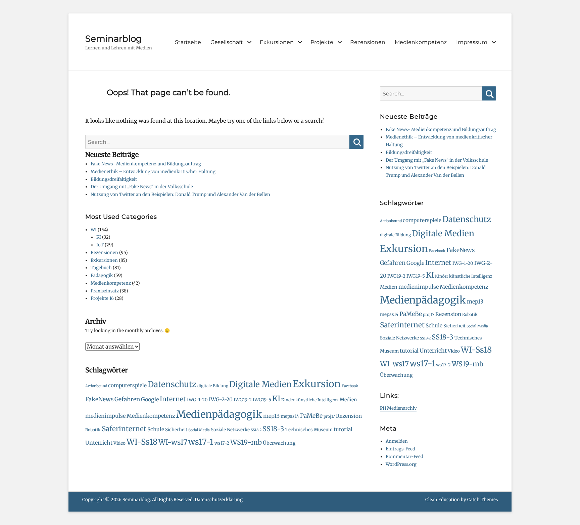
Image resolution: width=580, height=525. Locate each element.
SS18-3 (273, 429)
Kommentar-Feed (404, 456)
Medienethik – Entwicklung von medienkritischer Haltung (153, 171)
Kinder (287, 399)
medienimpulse (105, 415)
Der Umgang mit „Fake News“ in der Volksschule (142, 187)
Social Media (199, 430)
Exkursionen (277, 42)
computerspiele (127, 385)
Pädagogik (102, 275)
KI (98, 237)
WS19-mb (246, 442)
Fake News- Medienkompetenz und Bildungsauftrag (146, 164)
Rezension (349, 416)
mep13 (271, 415)
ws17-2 (221, 443)
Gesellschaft (226, 42)
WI (94, 230)
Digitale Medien (260, 384)
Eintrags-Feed (400, 449)
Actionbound (96, 386)
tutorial (343, 429)
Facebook (350, 386)
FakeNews (99, 399)
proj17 (329, 416)
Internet (173, 399)
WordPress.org (401, 464)
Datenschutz (172, 384)
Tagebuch (101, 268)
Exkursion (317, 384)
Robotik (93, 429)
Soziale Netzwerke (230, 430)
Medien (348, 400)
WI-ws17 (172, 442)
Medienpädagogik (219, 414)
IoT (100, 245)
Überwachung (279, 443)
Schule (155, 429)
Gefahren (127, 399)
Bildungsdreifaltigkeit (114, 179)
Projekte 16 (102, 298)
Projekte (321, 42)
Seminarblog (113, 38)
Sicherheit (176, 430)
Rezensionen (367, 42)
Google (150, 399)
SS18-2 (256, 430)
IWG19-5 (262, 400)
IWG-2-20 (221, 399)
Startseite (188, 42)
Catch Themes (482, 499)
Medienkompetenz (421, 42)
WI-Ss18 (142, 442)
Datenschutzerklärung (219, 499)
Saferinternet (124, 429)
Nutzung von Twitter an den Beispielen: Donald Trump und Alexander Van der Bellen (180, 194)
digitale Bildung (212, 385)
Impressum (471, 42)
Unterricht (98, 442)
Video (119, 443)
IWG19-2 (243, 400)
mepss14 (290, 416)
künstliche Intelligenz (317, 399)
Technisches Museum (309, 430)
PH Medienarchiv (398, 408)
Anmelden (397, 441)
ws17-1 (200, 442)
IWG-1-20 (197, 400)
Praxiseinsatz (105, 291)
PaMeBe (311, 415)
